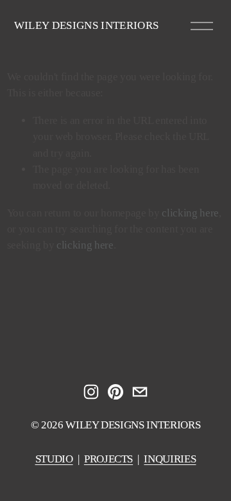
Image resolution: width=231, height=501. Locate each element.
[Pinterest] (115, 392)
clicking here (190, 213)
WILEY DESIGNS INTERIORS (86, 25)
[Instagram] (91, 392)
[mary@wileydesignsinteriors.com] (140, 392)
